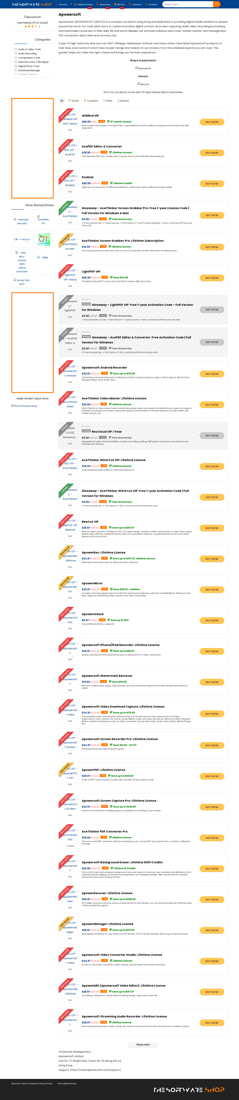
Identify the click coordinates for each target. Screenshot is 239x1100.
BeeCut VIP (90, 522)
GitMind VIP (90, 116)
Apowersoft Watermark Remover (107, 676)
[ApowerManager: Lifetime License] (70, 928)
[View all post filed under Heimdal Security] (22, 221)
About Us (15, 1083)
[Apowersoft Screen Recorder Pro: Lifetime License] (70, 743)
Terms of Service (30, 1083)
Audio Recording (27, 53)
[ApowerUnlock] (70, 618)
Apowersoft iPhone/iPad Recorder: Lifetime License (121, 645)
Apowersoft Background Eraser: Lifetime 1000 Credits (122, 862)
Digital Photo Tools (28, 66)
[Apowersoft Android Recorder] (70, 372)
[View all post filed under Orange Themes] (43, 239)
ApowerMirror (92, 583)
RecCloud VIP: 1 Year (107, 432)
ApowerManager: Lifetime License (107, 924)
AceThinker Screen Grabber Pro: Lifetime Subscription (123, 241)
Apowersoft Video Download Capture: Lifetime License (123, 707)
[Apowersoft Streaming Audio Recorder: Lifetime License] (70, 1021)
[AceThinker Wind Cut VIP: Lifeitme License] (70, 464)
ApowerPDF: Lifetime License (103, 770)
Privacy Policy (46, 1083)
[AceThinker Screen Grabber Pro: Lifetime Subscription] (70, 245)
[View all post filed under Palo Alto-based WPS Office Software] (22, 262)
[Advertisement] (32, 148)
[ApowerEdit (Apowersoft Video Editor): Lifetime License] (70, 990)
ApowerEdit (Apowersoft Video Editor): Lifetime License (124, 986)
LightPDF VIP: (91, 271)
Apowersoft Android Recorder (104, 368)
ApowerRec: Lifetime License (104, 552)
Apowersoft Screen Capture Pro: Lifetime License (119, 801)
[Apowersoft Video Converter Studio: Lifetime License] (70, 959)
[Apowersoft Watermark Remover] (70, 680)
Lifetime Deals (85, 5)
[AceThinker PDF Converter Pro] (70, 836)
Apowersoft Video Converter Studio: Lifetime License (122, 955)
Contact (152, 4)
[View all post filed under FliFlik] (43, 262)
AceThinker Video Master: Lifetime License (114, 398)
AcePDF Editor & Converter (102, 146)
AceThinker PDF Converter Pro (105, 831)
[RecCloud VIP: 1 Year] (70, 433)
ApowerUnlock (93, 614)
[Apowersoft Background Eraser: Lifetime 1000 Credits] (70, 866)
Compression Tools (29, 57)
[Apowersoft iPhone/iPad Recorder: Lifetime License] (70, 649)
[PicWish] (70, 181)
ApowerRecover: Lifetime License (107, 893)
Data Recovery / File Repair (33, 62)
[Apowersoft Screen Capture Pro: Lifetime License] (70, 805)
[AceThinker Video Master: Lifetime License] (70, 403)
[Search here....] (216, 4)
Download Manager (29, 70)
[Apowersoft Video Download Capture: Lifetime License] (70, 711)
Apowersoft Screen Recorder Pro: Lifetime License (120, 739)
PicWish (88, 177)
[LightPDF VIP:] (70, 276)
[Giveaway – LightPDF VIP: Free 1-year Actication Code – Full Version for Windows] (70, 306)
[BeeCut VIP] (70, 526)
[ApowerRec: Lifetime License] (70, 557)
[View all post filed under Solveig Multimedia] (22, 239)
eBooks (121, 5)
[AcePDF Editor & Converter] (70, 151)
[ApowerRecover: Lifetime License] (70, 897)
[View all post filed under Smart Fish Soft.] (22, 282)
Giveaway (104, 5)
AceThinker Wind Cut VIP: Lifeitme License (114, 460)
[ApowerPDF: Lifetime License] (70, 774)
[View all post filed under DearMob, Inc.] (43, 221)
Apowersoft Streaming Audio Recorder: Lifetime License (124, 1016)
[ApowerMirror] (70, 587)
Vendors (136, 4)
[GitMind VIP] (70, 120)
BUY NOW (212, 122)
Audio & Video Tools (29, 49)
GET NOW (212, 215)
